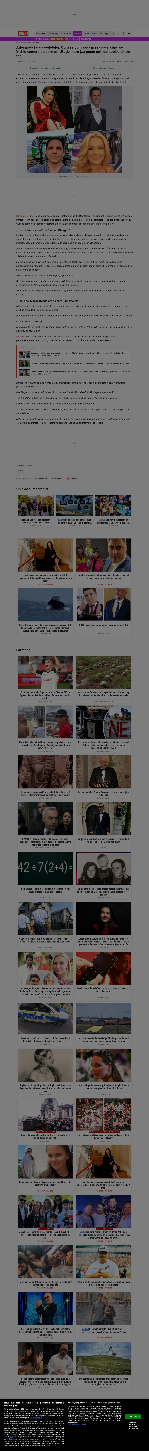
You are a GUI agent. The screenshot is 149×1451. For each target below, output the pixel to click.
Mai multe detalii (36, 1418)
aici (11, 1437)
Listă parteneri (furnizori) (77, 1424)
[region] (74, 1425)
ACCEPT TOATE (133, 1417)
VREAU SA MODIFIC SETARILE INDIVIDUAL (133, 1425)
